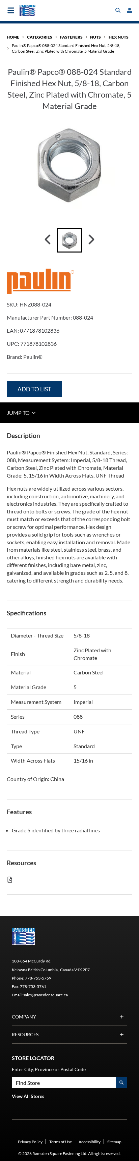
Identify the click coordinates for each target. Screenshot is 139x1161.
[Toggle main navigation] (11, 10)
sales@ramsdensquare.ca (45, 994)
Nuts (95, 37)
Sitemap (114, 1141)
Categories (39, 37)
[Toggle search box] (118, 10)
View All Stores (28, 1096)
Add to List (34, 389)
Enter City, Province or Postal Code (49, 1069)
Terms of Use (60, 1141)
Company (24, 1016)
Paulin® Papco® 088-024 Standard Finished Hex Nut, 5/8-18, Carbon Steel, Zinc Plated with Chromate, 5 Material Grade (66, 48)
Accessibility (90, 1141)
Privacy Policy (30, 1141)
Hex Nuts (119, 37)
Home (13, 37)
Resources (25, 1034)
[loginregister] (129, 10)
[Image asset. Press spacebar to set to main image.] (69, 240)
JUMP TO (19, 412)
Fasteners (71, 37)
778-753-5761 (33, 986)
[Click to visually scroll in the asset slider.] (47, 240)
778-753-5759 (38, 978)
